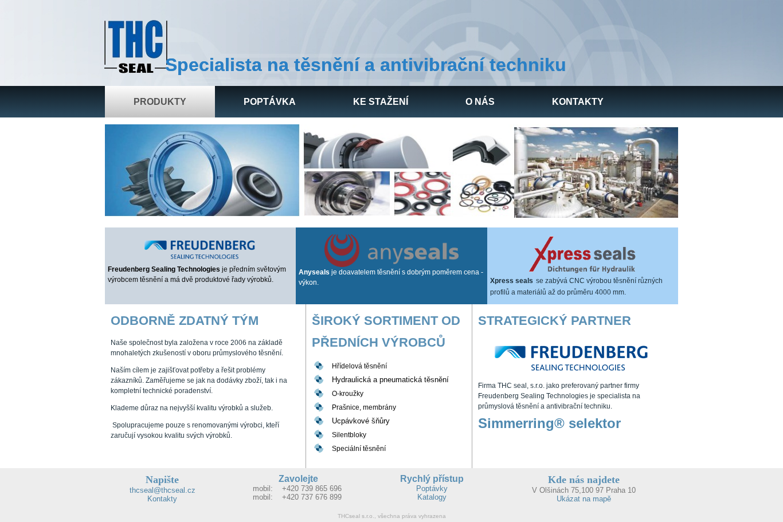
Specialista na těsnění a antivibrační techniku (365, 64)
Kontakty (578, 102)
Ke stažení (380, 102)
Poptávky (432, 488)
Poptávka (270, 102)
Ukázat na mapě (584, 498)
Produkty (160, 102)
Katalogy (432, 497)
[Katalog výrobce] (200, 249)
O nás (480, 102)
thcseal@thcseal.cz (162, 490)
